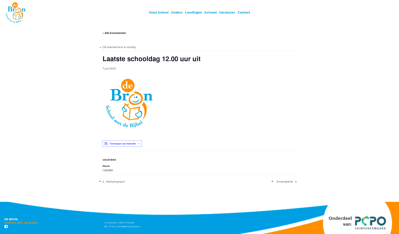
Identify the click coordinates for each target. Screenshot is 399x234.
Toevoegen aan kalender (123, 143)
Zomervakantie (285, 181)
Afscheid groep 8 (115, 181)
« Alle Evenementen (114, 33)
